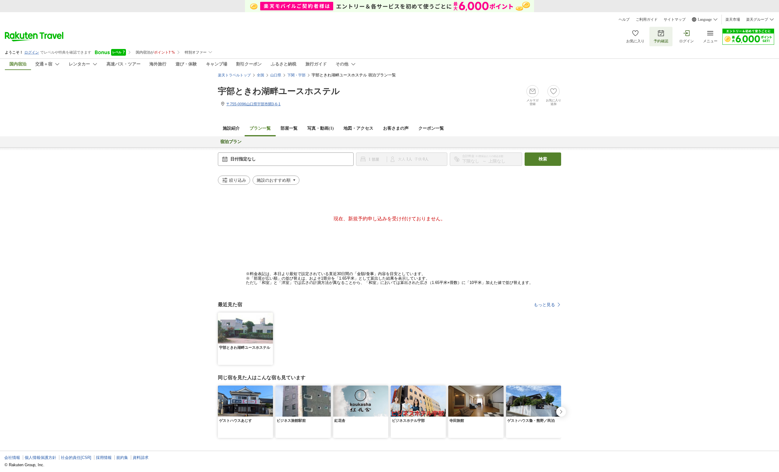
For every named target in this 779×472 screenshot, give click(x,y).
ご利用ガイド (647, 19)
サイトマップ (675, 19)
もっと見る (544, 304)
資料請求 (140, 457)
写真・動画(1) (320, 128)
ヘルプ (624, 19)
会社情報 (12, 457)
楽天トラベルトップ (234, 75)
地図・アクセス (358, 128)
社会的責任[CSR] (76, 457)
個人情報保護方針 (40, 457)
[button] (269, 316)
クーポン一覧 (431, 128)
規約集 (122, 457)
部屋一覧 (289, 128)
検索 (543, 159)
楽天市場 (732, 19)
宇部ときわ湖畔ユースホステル (279, 91)
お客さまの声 (396, 128)
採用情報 (104, 457)
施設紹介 (231, 128)
